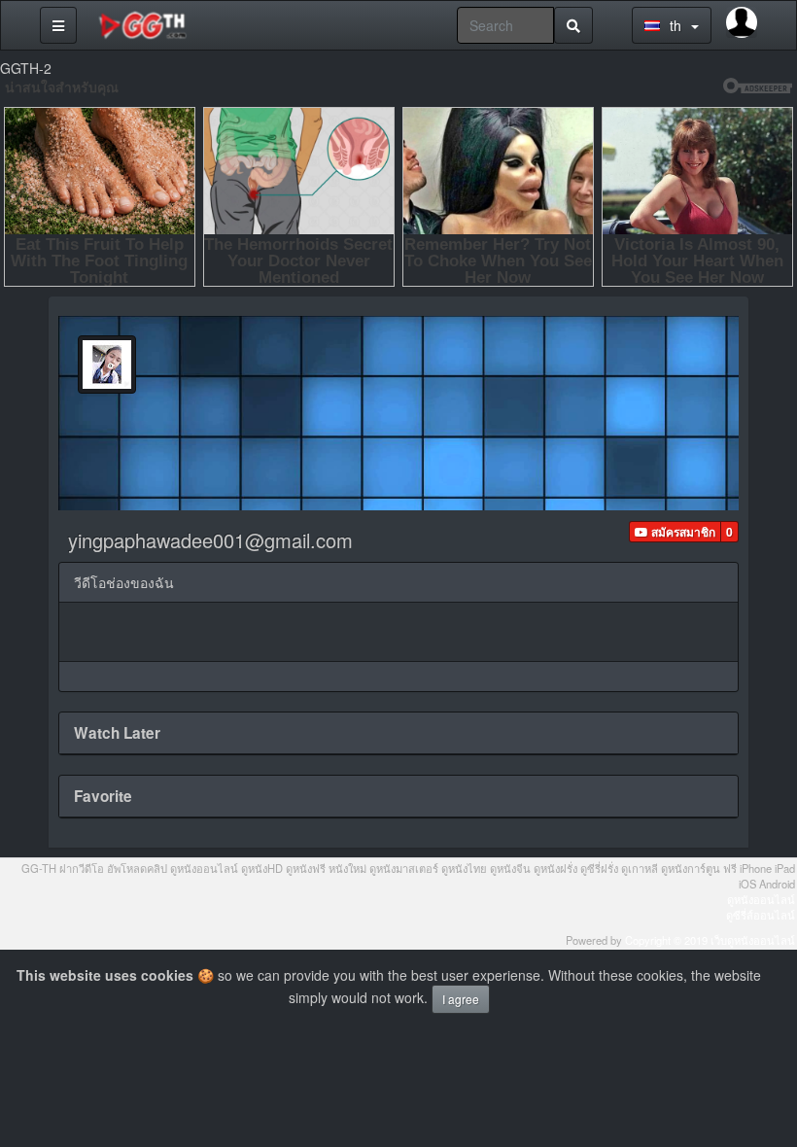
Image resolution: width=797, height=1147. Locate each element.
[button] (675, 531)
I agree (460, 999)
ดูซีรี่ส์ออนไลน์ (760, 914)
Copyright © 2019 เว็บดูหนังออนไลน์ (710, 940)
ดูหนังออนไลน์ (761, 899)
